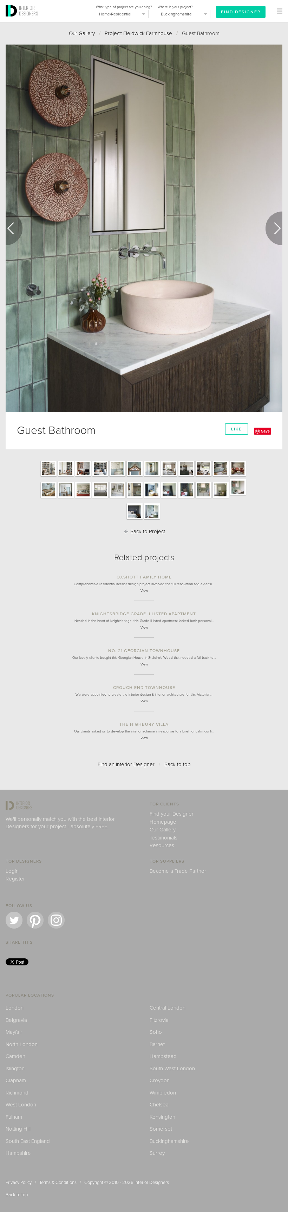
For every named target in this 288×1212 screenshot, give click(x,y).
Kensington (162, 1117)
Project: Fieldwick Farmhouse (138, 33)
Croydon (160, 1080)
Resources (162, 845)
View (144, 591)
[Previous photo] (14, 228)
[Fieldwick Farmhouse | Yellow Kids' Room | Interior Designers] (152, 497)
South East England (28, 1141)
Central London (167, 1008)
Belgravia (16, 1020)
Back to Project (147, 531)
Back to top (177, 764)
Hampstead (163, 1056)
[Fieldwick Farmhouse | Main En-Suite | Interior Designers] (100, 497)
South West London (172, 1068)
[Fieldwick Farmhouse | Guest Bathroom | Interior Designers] (238, 494)
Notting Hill (18, 1129)
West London (21, 1104)
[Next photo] (274, 228)
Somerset (161, 1129)
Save (265, 431)
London (15, 1008)
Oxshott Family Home (144, 577)
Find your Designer (172, 814)
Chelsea (159, 1104)
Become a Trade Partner (178, 871)
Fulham (14, 1117)
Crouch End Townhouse (144, 687)
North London (22, 1044)
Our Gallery (82, 33)
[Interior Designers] (12, 20)
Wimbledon (163, 1093)
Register (15, 879)
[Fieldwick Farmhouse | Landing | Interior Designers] (66, 497)
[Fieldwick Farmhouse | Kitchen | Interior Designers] (186, 476)
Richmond (17, 1093)
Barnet (157, 1044)
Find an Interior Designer (126, 764)
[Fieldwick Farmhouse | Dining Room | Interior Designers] (203, 476)
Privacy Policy (19, 1182)
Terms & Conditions (58, 1182)
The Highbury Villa (144, 724)
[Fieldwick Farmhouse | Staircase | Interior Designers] (49, 497)
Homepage (163, 822)
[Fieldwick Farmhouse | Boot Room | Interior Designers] (152, 476)
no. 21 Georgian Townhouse (144, 650)
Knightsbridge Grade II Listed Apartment (144, 613)
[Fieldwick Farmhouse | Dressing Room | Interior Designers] (135, 497)
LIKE (236, 429)
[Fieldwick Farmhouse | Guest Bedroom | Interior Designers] (221, 497)
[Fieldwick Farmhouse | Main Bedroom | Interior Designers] (83, 497)
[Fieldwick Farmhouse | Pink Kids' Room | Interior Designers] (169, 497)
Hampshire (18, 1153)
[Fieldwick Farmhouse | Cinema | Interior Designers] (221, 476)
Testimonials (163, 838)
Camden (15, 1056)
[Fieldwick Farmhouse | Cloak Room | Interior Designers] (117, 476)
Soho (156, 1032)
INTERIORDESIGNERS (28, 10)
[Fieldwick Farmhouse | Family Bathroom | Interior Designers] (203, 497)
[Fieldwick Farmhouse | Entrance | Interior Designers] (135, 476)
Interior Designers (152, 1182)
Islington (15, 1068)
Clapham (16, 1080)
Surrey (157, 1153)
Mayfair (14, 1032)
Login (12, 871)
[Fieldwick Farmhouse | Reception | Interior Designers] (49, 476)
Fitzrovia (159, 1020)
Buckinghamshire (169, 1141)
